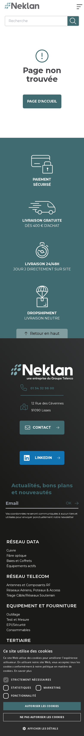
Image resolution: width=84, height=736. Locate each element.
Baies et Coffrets (19, 561)
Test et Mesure (17, 620)
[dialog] (42, 690)
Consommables (18, 630)
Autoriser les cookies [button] (42, 706)
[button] (42, 728)
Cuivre (11, 550)
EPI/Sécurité (16, 625)
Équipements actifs (21, 566)
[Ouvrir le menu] (79, 7)
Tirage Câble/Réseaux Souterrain (30, 595)
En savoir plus (23, 671)
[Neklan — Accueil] (22, 6)
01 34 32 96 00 (42, 388)
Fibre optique (16, 556)
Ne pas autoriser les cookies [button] (42, 717)
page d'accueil (42, 101)
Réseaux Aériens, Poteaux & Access (33, 590)
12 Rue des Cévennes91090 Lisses (47, 406)
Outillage (13, 614)
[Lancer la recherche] (73, 21)
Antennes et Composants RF (28, 585)
